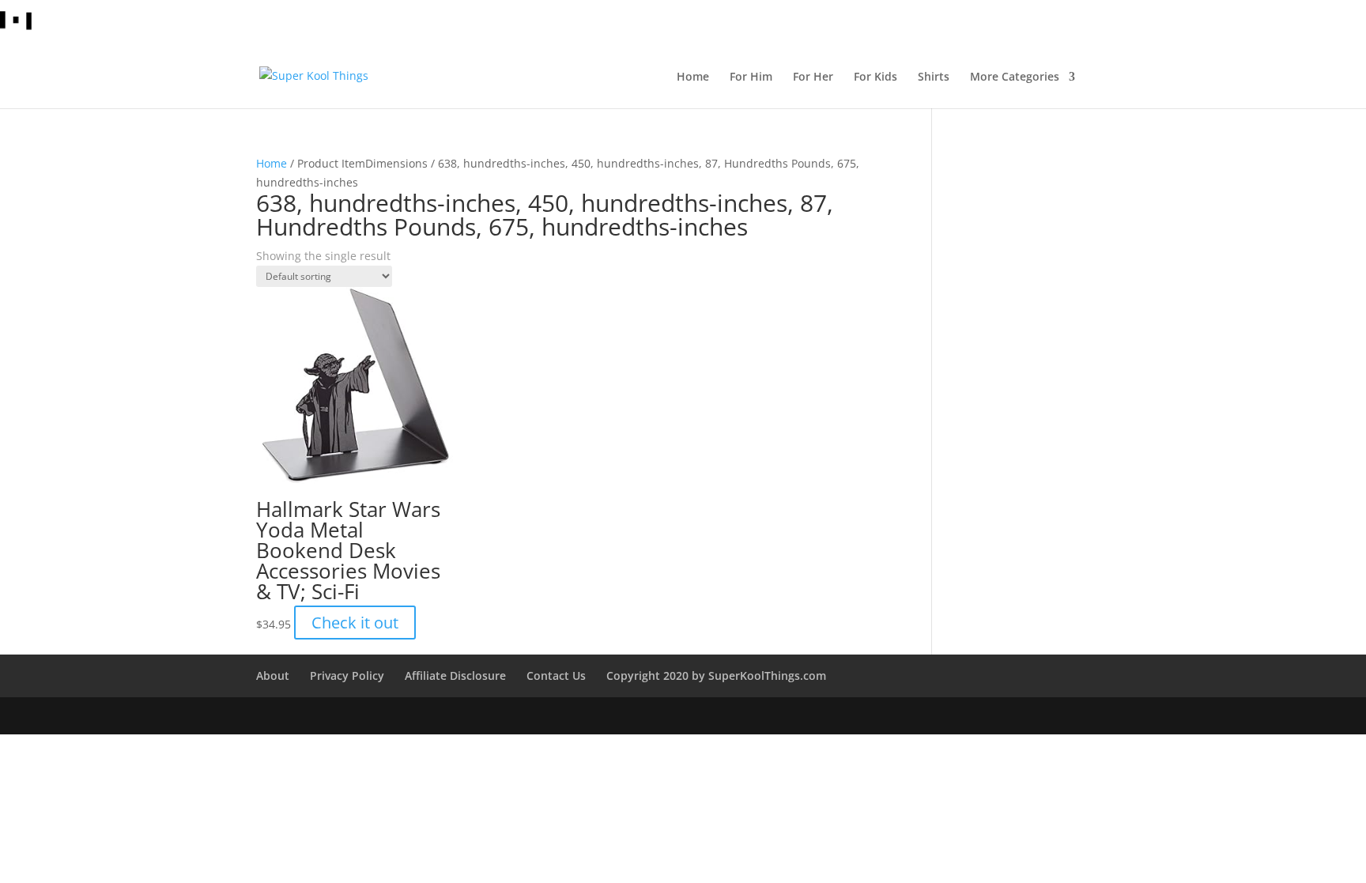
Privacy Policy (347, 675)
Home (271, 163)
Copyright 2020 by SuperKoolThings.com (716, 675)
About (272, 675)
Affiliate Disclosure (455, 675)
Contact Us (556, 675)
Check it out (354, 622)
